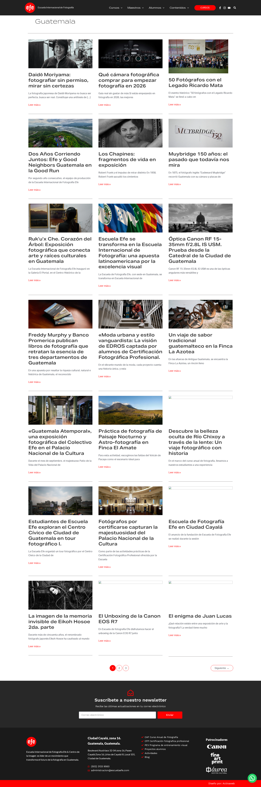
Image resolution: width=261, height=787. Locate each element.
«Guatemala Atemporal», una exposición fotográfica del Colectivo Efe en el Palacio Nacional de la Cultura (60, 442)
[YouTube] (229, 7)
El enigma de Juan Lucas (200, 616)
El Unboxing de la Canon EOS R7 (129, 618)
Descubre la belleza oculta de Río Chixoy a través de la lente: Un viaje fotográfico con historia (197, 442)
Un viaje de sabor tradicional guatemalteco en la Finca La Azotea (201, 343)
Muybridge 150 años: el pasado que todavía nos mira (199, 159)
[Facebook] (220, 7)
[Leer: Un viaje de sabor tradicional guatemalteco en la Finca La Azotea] (201, 314)
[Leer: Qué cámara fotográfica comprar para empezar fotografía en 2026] (130, 54)
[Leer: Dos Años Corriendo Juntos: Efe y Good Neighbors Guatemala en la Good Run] (60, 133)
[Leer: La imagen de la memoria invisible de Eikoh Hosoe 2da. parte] (60, 595)
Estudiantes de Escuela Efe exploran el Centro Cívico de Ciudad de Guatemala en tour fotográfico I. (58, 533)
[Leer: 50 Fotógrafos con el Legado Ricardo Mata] (198, 56)
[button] (120, 7)
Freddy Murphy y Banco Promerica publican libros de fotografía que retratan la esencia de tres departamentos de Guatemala (58, 349)
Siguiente (222, 668)
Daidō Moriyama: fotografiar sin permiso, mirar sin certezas (58, 80)
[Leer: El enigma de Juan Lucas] (201, 595)
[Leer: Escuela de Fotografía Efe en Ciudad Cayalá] (201, 500)
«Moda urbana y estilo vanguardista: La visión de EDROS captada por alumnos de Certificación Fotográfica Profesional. (130, 346)
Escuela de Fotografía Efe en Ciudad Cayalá (196, 524)
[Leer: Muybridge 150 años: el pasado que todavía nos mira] (201, 133)
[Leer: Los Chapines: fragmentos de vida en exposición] (130, 133)
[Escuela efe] (30, 7)
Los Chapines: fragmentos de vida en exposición (127, 159)
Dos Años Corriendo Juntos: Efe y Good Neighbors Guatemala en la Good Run (60, 162)
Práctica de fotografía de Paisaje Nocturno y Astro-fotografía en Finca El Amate (130, 439)
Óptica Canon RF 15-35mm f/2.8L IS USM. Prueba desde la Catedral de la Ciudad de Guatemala (200, 250)
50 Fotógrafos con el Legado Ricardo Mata (196, 82)
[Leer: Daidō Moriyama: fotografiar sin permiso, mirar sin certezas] (60, 54)
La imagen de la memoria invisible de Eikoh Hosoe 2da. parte (60, 621)
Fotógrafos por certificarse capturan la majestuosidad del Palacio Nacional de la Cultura (128, 533)
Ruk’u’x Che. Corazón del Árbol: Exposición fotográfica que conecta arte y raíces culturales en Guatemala (60, 250)
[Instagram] (224, 7)
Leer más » (34, 104)
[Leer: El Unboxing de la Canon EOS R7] (130, 595)
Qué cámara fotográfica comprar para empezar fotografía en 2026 (128, 80)
